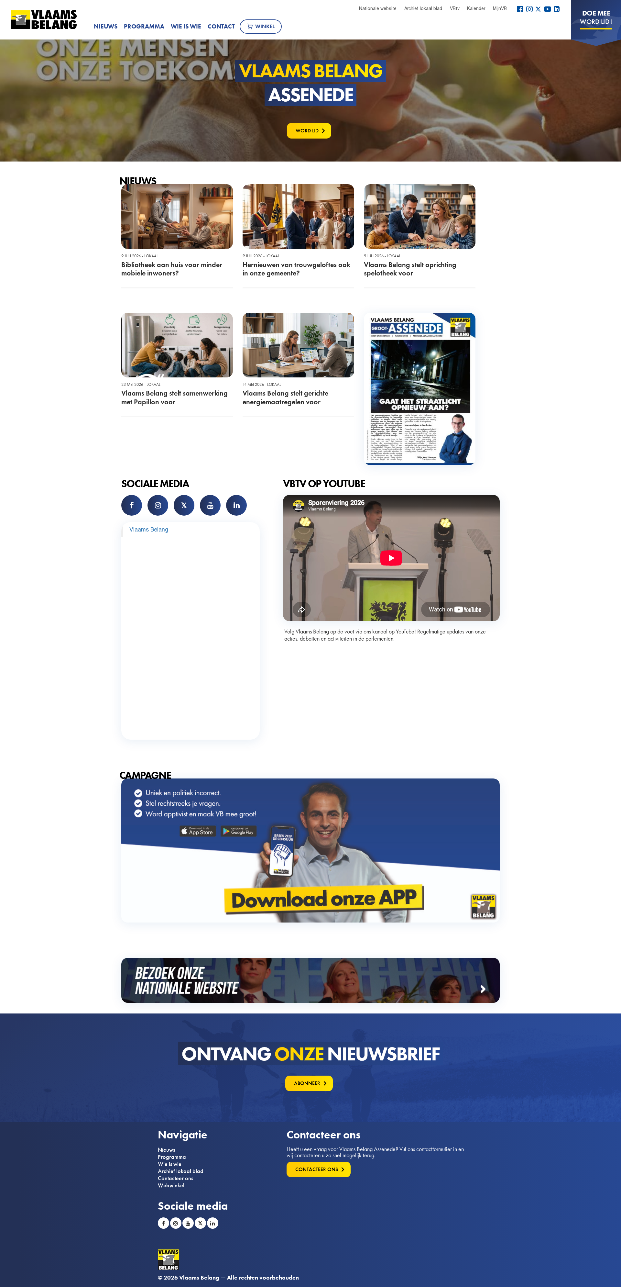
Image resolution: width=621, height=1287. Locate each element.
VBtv (455, 8)
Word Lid (307, 131)
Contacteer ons (175, 1178)
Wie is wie (186, 26)
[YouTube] (547, 9)
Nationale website (378, 8)
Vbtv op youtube (324, 483)
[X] (538, 9)
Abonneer (307, 1083)
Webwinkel (171, 1185)
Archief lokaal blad (423, 8)
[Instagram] (529, 9)
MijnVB (500, 8)
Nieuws (105, 26)
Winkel (265, 26)
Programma (144, 26)
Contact (221, 26)
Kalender (476, 8)
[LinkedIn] (557, 9)
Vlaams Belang (148, 529)
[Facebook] (520, 9)
